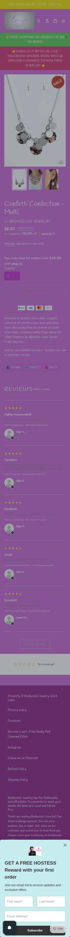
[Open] (9, 927)
